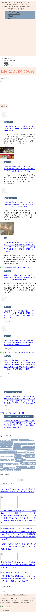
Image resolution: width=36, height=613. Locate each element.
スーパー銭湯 (31, 444)
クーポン (31, 440)
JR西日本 (9, 440)
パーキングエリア (20, 449)
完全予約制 (3, 460)
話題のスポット (9, 65)
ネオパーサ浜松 (26, 447)
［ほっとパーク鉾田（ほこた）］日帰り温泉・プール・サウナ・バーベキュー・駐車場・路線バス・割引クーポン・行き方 (19, 342)
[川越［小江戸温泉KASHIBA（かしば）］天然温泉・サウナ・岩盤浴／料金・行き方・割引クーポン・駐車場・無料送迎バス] (17, 573)
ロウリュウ (10, 452)
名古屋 (11, 456)
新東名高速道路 (13, 464)
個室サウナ (3, 456)
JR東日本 (4, 440)
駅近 (12, 470)
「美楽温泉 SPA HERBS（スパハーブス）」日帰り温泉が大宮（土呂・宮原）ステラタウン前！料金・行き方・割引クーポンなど (20, 168)
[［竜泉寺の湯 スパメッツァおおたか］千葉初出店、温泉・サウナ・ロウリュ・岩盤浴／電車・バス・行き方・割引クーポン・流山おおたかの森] (18, 528)
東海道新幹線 (12, 467)
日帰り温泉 (7, 59)
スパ (26, 444)
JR (0, 440)
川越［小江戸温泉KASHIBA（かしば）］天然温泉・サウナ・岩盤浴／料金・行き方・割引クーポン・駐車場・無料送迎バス (19, 277)
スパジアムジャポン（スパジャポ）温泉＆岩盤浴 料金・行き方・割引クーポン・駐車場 (17, 490)
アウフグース (24, 440)
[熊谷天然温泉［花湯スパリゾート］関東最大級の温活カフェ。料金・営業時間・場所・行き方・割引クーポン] (9, 559)
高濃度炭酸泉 (17, 470)
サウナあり (6, 443)
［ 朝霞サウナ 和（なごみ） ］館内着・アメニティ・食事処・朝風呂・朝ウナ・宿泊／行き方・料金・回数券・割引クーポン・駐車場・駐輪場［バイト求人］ (19, 423)
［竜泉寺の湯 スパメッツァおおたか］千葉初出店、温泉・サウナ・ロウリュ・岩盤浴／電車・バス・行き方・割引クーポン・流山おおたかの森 (18, 535)
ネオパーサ (17, 446)
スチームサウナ (19, 444)
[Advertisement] (18, 38)
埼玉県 (18, 456)
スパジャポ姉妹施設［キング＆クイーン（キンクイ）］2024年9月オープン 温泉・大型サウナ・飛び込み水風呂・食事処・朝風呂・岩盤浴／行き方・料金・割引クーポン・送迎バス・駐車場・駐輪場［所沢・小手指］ (19, 364)
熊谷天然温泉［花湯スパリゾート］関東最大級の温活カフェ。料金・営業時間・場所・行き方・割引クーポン (18, 564)
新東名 (4, 464)
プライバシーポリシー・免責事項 (15, 595)
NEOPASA (14, 440)
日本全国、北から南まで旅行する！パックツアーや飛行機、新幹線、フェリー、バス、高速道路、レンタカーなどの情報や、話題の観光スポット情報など (17, 600)
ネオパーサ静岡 (8, 449)
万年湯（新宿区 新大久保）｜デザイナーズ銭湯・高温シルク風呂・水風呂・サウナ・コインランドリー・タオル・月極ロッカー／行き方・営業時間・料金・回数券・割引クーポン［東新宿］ (19, 246)
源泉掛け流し (21, 467)
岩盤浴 (6, 63)
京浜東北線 (20, 453)
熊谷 (28, 468)
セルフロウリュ (6, 446)
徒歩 (24, 460)
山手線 (12, 460)
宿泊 (8, 460)
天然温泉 (30, 456)
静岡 (9, 470)
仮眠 (26, 453)
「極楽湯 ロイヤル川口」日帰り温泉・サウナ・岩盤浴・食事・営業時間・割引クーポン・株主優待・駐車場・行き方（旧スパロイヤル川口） (19, 314)
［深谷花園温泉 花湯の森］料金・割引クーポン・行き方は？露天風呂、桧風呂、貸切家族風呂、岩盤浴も (18, 546)
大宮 (23, 456)
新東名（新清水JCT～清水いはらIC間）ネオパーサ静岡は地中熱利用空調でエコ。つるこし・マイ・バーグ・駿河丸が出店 (19, 204)
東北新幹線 (6, 468)
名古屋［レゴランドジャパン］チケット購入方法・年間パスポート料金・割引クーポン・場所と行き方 (19, 128)
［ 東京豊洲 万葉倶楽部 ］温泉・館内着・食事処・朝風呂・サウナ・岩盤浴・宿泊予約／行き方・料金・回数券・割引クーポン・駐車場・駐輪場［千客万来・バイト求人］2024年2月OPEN (20, 400)
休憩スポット (31, 453)
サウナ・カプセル (10, 61)
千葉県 (8, 456)
